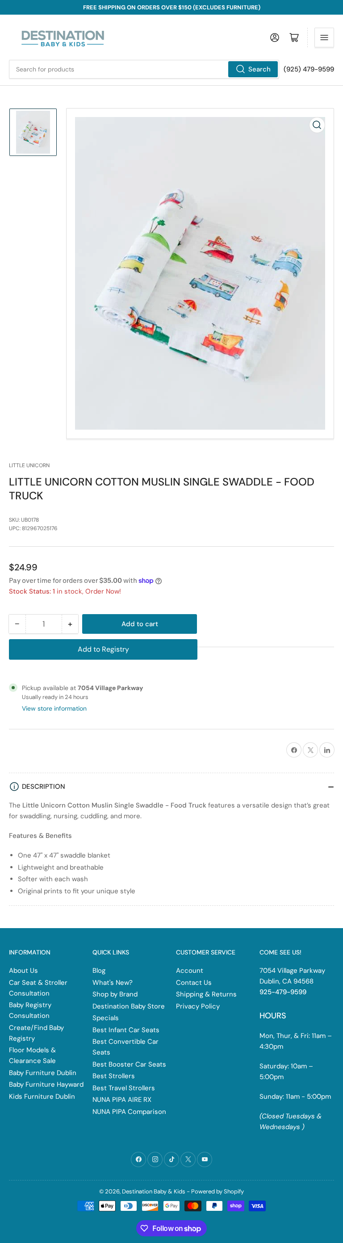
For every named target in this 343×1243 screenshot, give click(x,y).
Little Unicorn (29, 465)
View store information (54, 708)
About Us (23, 970)
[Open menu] (324, 37)
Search (259, 69)
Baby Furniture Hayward (46, 1084)
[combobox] (144, 69)
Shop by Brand (115, 994)
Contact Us (194, 982)
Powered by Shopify (217, 1191)
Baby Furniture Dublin (42, 1072)
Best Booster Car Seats (129, 1064)
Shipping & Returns (206, 994)
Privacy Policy (198, 1006)
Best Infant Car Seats (125, 1029)
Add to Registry (103, 649)
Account (189, 970)
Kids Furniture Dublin (42, 1096)
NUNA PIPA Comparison (129, 1111)
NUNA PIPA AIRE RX (121, 1099)
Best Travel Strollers (123, 1088)
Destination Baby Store (128, 1006)
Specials (105, 1017)
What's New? (112, 982)
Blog (98, 970)
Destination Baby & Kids (153, 1191)
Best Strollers (113, 1075)
